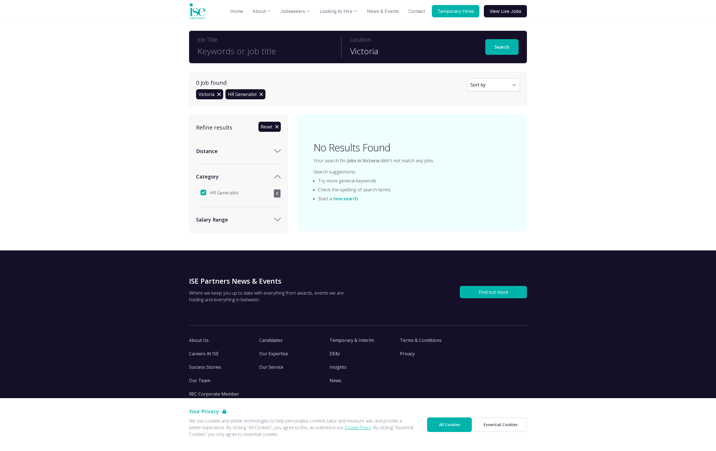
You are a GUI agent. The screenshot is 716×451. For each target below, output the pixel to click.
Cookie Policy (358, 427)
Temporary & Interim (351, 340)
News (335, 380)
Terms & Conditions (421, 340)
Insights (338, 367)
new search (345, 199)
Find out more (493, 292)
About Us (199, 340)
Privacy (407, 354)
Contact (416, 11)
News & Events (383, 11)
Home (236, 11)
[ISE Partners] (198, 11)
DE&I (334, 354)
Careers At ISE (204, 354)
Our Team (199, 380)
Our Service (271, 367)
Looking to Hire (336, 11)
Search (501, 47)
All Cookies (449, 424)
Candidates (270, 340)
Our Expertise (273, 354)
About (259, 11)
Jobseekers (292, 11)
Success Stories (205, 367)
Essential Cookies (500, 424)
